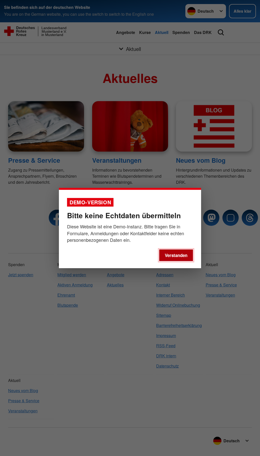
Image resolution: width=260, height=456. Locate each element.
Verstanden (176, 255)
